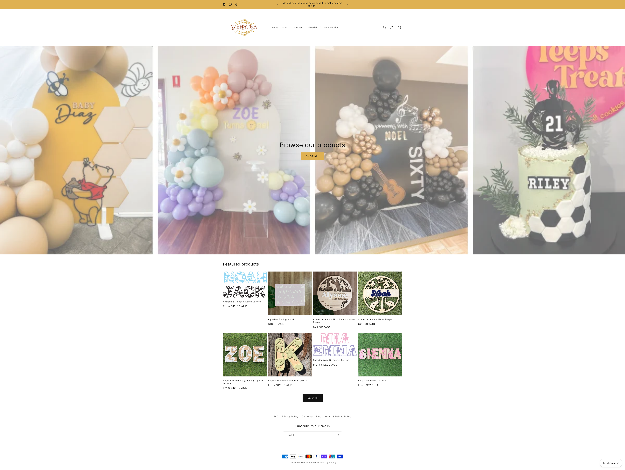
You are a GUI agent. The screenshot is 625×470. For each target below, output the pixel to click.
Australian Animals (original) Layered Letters (243, 382)
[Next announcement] (347, 4)
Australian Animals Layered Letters (287, 380)
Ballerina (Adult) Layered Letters (331, 360)
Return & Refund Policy (338, 416)
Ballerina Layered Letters (372, 380)
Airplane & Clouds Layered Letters (242, 301)
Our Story (307, 416)
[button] (286, 27)
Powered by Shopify (326, 462)
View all (312, 398)
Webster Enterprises (306, 462)
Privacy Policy (290, 416)
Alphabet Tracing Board (281, 319)
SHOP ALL (312, 156)
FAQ (276, 416)
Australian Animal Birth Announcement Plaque (334, 320)
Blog (318, 416)
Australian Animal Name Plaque (375, 319)
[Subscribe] (338, 435)
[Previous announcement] (277, 4)
